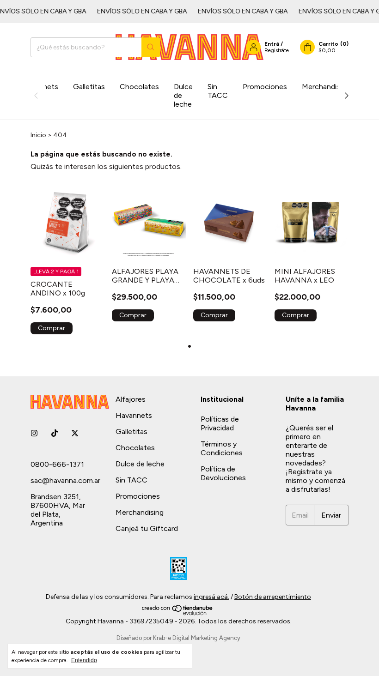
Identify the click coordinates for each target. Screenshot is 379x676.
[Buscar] (150, 47)
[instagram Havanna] (34, 433)
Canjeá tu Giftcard (147, 528)
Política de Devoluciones (223, 473)
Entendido (84, 660)
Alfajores (131, 399)
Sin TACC (218, 91)
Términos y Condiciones (222, 448)
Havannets (134, 415)
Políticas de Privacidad (220, 423)
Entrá (271, 44)
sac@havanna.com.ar (65, 480)
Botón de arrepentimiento (272, 597)
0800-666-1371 (57, 464)
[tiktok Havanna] (54, 433)
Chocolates (139, 86)
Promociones (265, 86)
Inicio (38, 135)
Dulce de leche (183, 95)
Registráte (276, 50)
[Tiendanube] (178, 613)
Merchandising (326, 86)
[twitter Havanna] (75, 433)
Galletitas (89, 86)
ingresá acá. (211, 597)
